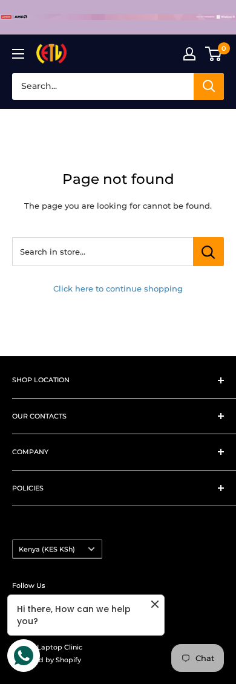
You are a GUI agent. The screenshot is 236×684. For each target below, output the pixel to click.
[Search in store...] (208, 251)
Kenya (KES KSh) (47, 549)
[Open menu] (18, 54)
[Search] (209, 86)
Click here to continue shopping (118, 288)
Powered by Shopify (46, 660)
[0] (213, 54)
